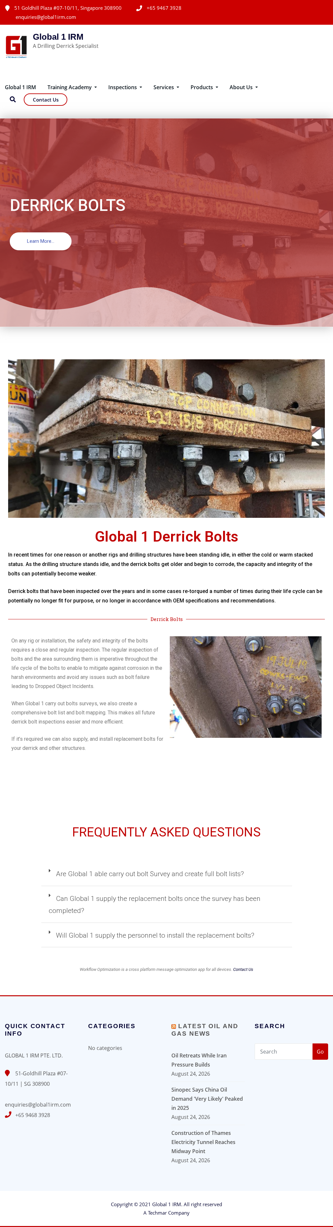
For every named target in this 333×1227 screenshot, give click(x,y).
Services (164, 87)
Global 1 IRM (58, 36)
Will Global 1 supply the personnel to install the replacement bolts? (155, 935)
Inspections (123, 87)
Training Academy (70, 87)
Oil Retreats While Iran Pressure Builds (199, 1060)
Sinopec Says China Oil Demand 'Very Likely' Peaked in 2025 (207, 1098)
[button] (41, 241)
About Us (242, 87)
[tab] (166, 877)
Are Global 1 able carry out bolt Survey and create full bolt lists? (150, 874)
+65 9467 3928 (164, 8)
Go (320, 1051)
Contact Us (46, 99)
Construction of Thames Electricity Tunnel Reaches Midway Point (203, 1142)
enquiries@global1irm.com (46, 17)
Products (202, 87)
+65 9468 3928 (32, 1115)
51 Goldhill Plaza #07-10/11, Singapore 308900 (68, 8)
